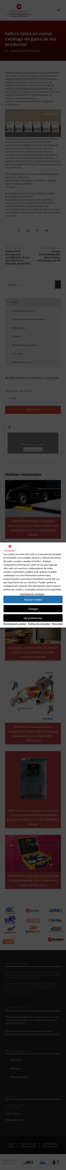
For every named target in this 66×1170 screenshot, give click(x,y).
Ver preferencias (33, 618)
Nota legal (57, 623)
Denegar (33, 608)
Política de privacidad (39, 623)
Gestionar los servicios (32, 593)
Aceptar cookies (33, 599)
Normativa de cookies (15, 623)
